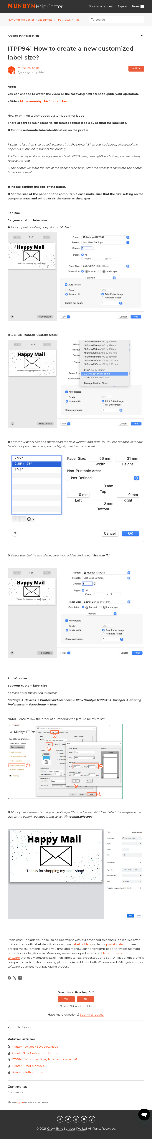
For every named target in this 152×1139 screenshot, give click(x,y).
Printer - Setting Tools (27, 1072)
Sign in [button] (122, 6)
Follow (136, 68)
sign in (20, 1102)
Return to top (18, 1027)
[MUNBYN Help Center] (35, 6)
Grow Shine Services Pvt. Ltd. (67, 1128)
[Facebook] (9, 978)
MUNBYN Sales (28, 68)
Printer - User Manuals (28, 1066)
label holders (82, 944)
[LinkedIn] (20, 978)
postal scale (114, 944)
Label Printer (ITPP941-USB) (54, 19)
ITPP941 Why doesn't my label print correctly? (44, 1059)
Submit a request (101, 6)
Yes (66, 999)
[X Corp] (14, 978)
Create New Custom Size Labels (34, 1053)
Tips (77, 19)
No (85, 999)
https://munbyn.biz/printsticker (43, 101)
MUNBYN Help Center (21, 19)
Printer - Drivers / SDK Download (35, 1046)
